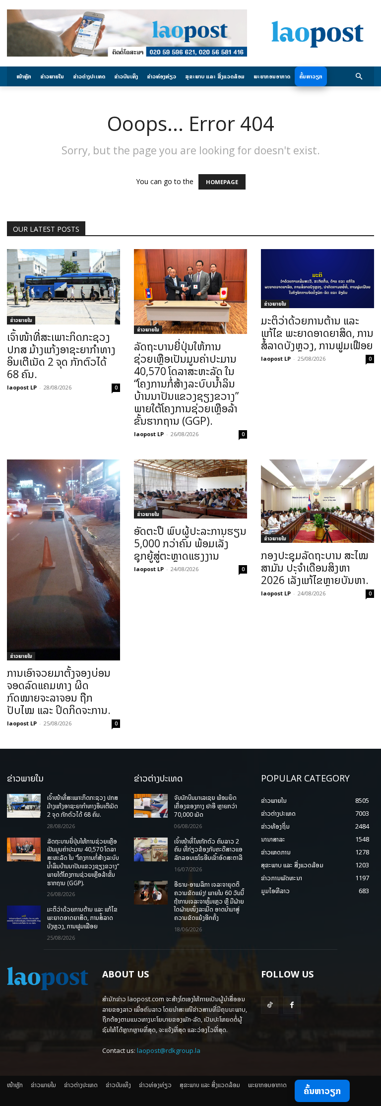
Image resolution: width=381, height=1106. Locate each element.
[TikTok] (269, 1005)
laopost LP (22, 387)
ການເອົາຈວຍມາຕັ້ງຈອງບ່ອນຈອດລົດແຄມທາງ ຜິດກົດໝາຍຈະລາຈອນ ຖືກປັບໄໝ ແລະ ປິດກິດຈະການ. (59, 691)
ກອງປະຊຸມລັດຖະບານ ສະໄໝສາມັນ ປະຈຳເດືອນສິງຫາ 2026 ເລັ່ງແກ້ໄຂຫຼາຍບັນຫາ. (315, 567)
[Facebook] (292, 1005)
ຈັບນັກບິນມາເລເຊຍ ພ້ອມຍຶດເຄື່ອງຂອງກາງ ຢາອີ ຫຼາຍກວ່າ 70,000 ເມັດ (205, 806)
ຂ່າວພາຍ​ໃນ (21, 320)
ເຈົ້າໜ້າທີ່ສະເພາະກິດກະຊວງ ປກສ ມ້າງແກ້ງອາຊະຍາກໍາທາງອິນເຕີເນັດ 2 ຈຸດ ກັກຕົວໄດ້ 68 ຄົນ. (61, 355)
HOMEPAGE (222, 182)
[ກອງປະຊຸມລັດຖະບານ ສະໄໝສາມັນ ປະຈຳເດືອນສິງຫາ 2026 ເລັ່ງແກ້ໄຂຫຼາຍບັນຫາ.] (317, 501)
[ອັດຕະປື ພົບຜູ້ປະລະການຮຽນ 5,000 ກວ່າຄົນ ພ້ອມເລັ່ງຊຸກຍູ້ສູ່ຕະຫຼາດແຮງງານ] (190, 489)
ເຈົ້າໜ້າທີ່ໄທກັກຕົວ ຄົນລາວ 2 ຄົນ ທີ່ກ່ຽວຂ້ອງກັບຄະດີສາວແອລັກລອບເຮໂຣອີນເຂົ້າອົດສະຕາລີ (208, 849)
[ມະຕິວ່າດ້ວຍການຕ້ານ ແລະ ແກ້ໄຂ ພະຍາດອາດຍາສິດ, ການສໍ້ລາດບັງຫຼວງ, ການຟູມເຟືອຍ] (317, 278)
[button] (359, 76)
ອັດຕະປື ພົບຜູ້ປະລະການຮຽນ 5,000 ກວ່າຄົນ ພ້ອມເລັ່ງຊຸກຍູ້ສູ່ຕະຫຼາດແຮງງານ (190, 543)
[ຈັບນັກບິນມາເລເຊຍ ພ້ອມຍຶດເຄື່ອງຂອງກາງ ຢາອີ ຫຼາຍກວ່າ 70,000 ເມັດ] (151, 806)
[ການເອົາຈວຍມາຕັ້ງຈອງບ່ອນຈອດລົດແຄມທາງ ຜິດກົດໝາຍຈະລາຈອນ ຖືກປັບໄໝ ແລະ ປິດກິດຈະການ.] (63, 559)
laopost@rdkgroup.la (168, 1050)
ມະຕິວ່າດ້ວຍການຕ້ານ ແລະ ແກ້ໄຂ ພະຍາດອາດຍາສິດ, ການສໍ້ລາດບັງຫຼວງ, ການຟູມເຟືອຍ (317, 333)
